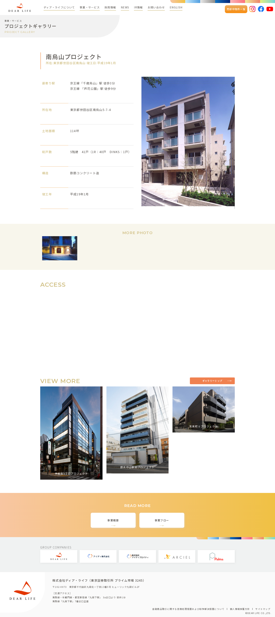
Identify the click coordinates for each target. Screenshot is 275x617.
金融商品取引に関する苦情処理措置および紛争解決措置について (188, 608)
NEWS (125, 7)
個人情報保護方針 (240, 608)
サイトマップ (262, 608)
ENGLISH (176, 7)
